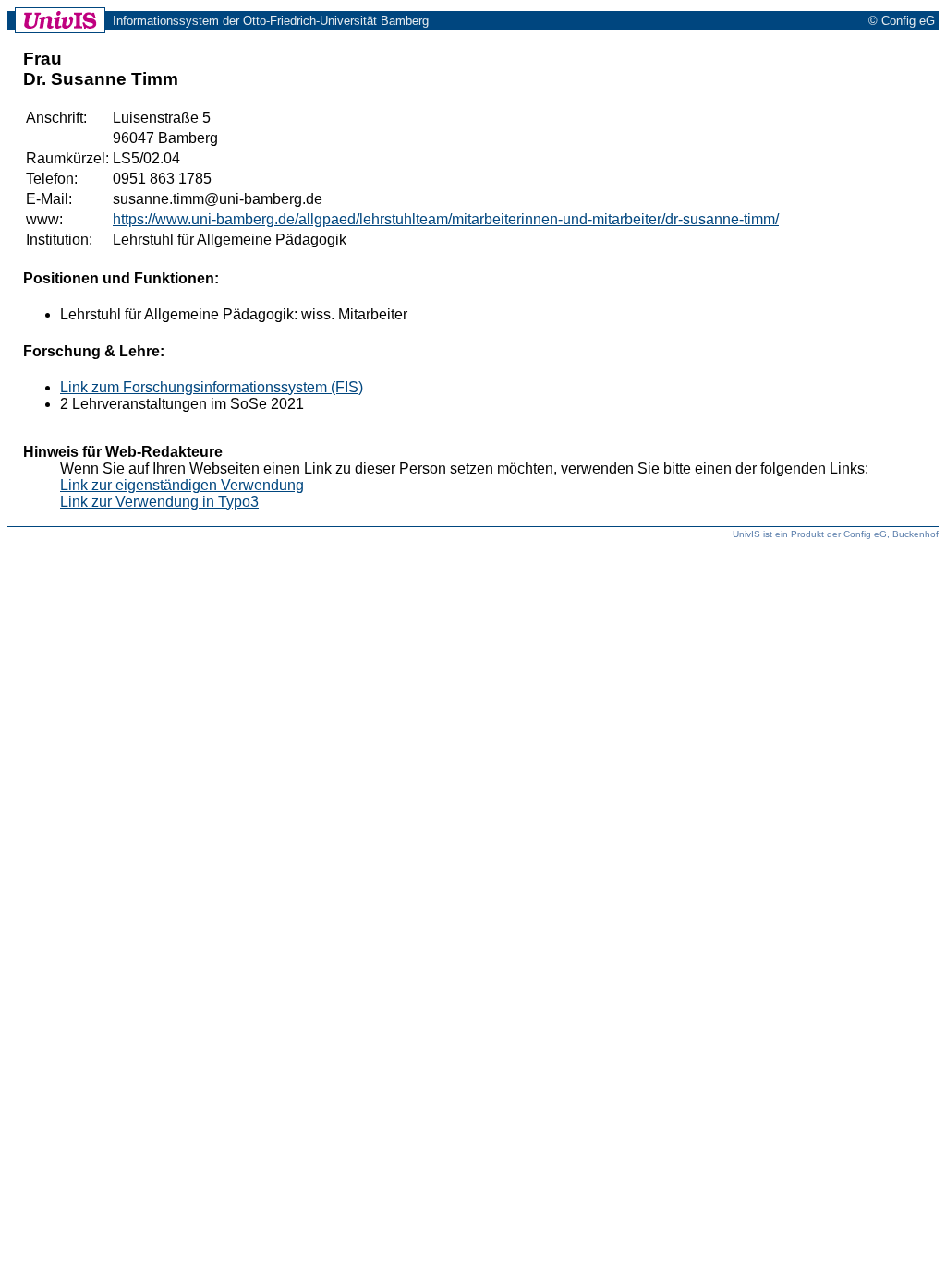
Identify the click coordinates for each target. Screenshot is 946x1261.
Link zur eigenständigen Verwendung (182, 485)
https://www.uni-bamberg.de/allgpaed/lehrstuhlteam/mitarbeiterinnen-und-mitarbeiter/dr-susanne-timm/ (446, 219)
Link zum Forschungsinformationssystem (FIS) (211, 387)
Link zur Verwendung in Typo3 (159, 502)
